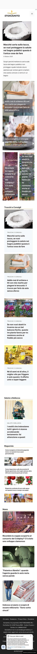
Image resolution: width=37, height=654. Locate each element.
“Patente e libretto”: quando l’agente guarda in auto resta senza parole (16, 573)
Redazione (13, 619)
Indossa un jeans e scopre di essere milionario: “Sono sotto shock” (17, 608)
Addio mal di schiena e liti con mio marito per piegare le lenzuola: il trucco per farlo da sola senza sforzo (17, 105)
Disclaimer (31, 619)
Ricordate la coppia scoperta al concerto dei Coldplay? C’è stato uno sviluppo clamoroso (10, 181)
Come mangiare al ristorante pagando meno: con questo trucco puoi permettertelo (16, 142)
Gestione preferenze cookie (29, 652)
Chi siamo (6, 619)
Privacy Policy (22, 619)
